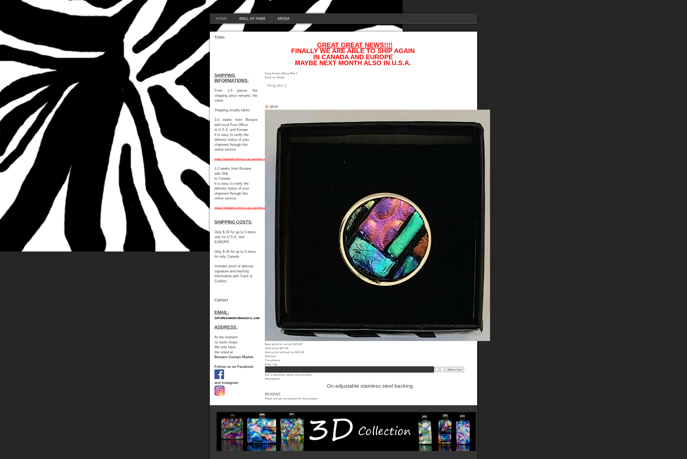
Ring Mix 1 (290, 73)
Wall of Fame (252, 18)
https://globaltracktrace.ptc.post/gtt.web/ (242, 159)
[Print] (271, 107)
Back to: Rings (274, 77)
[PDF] (267, 107)
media (284, 18)
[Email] (275, 107)
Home (221, 18)
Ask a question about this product (288, 374)
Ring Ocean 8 (274, 73)
